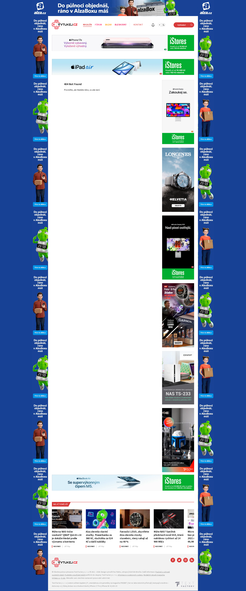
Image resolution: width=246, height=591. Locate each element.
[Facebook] (173, 560)
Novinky (57, 546)
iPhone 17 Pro (95, 586)
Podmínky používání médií (75, 575)
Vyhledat (181, 25)
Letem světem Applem (77, 583)
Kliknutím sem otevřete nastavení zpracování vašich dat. (88, 578)
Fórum (98, 24)
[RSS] (191, 560)
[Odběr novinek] (153, 25)
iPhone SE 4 (106, 586)
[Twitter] (179, 560)
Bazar (108, 24)
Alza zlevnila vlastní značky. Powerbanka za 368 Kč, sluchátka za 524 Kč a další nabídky (99, 536)
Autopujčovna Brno (160, 583)
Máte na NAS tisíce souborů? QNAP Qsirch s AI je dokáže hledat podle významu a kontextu (66, 536)
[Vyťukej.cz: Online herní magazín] (65, 25)
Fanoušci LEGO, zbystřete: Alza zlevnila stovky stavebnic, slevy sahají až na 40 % (134, 536)
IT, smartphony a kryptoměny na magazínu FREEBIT (107, 583)
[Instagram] (185, 560)
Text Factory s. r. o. (81, 572)
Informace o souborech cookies (130, 575)
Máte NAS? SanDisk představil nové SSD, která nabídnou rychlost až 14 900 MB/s (168, 536)
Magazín (87, 24)
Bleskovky (120, 24)
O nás (63, 578)
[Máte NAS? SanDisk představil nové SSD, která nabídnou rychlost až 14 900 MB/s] (169, 519)
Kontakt (138, 24)
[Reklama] (40, 8)
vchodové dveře (82, 586)
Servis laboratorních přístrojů (139, 583)
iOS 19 (114, 586)
